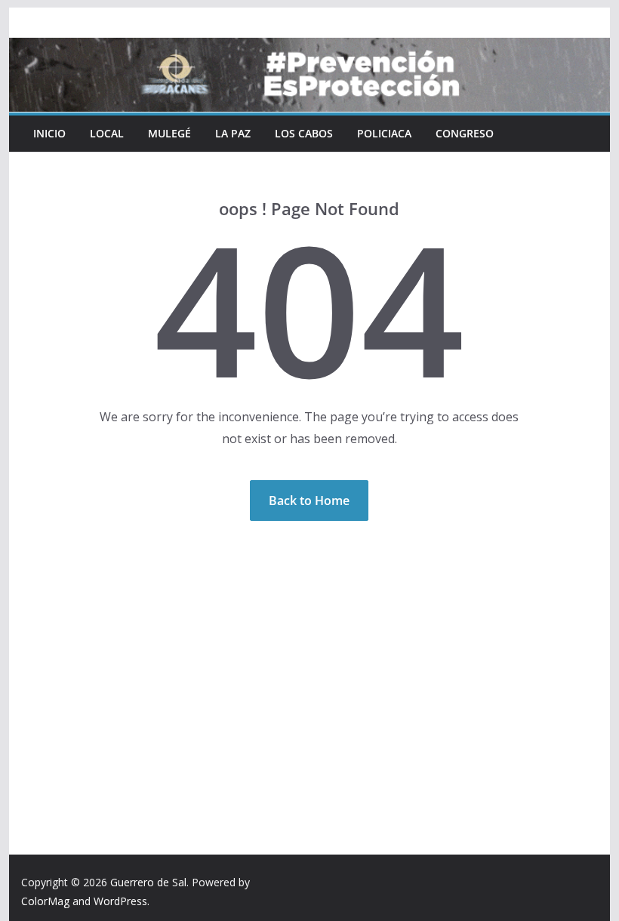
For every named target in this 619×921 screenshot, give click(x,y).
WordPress (120, 901)
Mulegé (169, 133)
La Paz (233, 133)
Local (107, 133)
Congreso (465, 133)
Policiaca (384, 133)
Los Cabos (304, 133)
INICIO (49, 133)
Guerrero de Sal (148, 882)
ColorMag (45, 901)
